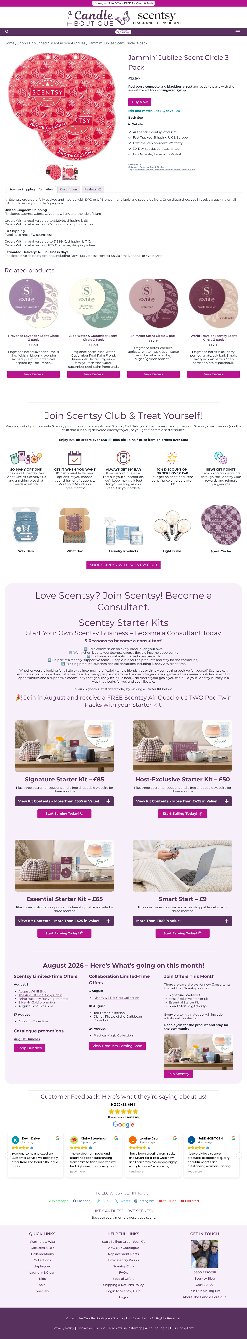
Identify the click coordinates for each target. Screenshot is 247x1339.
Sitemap (135, 1328)
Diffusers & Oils (42, 1248)
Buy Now (140, 102)
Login (123, 1297)
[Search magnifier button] (7, 31)
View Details (33, 374)
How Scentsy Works (123, 1260)
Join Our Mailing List (205, 1291)
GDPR (100, 1328)
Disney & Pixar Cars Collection (116, 998)
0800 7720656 (205, 1272)
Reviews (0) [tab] (93, 189)
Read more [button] (19, 1172)
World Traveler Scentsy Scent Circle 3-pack (213, 338)
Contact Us (204, 1285)
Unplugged (42, 1266)
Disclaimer (85, 1328)
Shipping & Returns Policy (123, 1285)
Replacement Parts (123, 1254)
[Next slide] (113, 106)
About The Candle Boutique (205, 1297)
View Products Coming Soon (117, 1046)
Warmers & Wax (42, 1241)
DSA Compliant (182, 1328)
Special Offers (123, 1279)
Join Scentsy (178, 1074)
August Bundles (27, 1039)
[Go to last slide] (10, 106)
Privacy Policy (63, 1328)
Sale (42, 1285)
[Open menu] (237, 32)
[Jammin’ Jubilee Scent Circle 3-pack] (62, 107)
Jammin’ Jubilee (144, 169)
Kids (42, 1279)
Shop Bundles (29, 1048)
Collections (42, 1260)
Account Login (156, 1328)
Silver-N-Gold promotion (37, 1002)
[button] (53, 172)
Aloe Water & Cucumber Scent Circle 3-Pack (93, 338)
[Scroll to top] (236, 1293)
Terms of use (117, 1328)
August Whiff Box (32, 991)
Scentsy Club (123, 1266)
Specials (42, 1291)
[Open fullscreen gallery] (114, 159)
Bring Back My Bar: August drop (43, 999)
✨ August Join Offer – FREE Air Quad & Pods (123, 3)
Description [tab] (68, 189)
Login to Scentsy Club (123, 1291)
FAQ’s (123, 1272)
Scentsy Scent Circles (152, 167)
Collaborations (42, 1254)
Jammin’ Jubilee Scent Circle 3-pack (175, 169)
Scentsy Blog (205, 1279)
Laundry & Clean (42, 1272)
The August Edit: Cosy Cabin (40, 995)
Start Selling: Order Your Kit (123, 1241)
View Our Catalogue (123, 1248)
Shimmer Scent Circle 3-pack (153, 336)
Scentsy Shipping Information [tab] (31, 189)
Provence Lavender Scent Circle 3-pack (33, 338)
